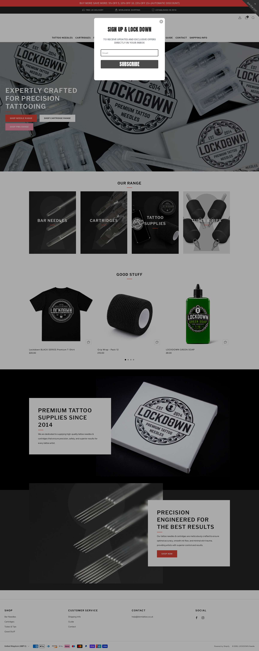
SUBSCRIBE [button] (129, 64)
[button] (161, 21)
